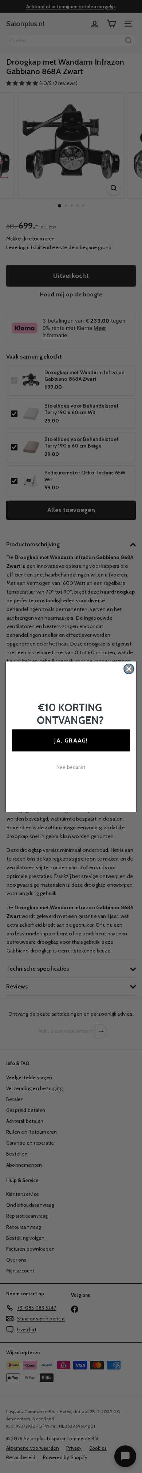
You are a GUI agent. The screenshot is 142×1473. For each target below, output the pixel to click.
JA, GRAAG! (71, 740)
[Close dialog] (129, 669)
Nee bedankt (71, 767)
